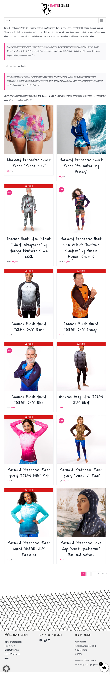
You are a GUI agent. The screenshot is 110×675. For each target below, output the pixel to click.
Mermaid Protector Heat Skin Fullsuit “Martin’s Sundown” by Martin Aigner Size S (81, 248)
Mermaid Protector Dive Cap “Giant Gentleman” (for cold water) (81, 549)
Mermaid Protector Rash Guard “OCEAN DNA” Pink (29, 473)
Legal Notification (11, 650)
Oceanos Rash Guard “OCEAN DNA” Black (29, 327)
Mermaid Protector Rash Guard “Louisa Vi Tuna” (81, 473)
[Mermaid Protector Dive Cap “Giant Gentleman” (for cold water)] (81, 512)
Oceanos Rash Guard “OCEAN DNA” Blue (29, 400)
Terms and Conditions (13, 642)
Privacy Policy (9, 646)
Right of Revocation (12, 654)
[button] (6, 668)
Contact (7, 658)
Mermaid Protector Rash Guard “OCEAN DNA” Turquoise (29, 549)
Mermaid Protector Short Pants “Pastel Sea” (29, 163)
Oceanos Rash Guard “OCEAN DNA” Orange (81, 327)
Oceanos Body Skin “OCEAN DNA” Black (81, 400)
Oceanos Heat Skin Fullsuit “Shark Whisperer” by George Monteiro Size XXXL (29, 248)
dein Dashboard (44, 96)
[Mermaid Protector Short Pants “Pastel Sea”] (28, 129)
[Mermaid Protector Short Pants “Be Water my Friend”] (81, 129)
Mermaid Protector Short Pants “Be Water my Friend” (81, 166)
